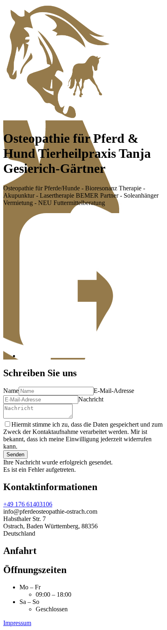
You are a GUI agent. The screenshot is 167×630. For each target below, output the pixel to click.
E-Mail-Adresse (114, 390)
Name (11, 390)
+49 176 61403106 (27, 504)
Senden (15, 454)
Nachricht (90, 399)
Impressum (17, 622)
